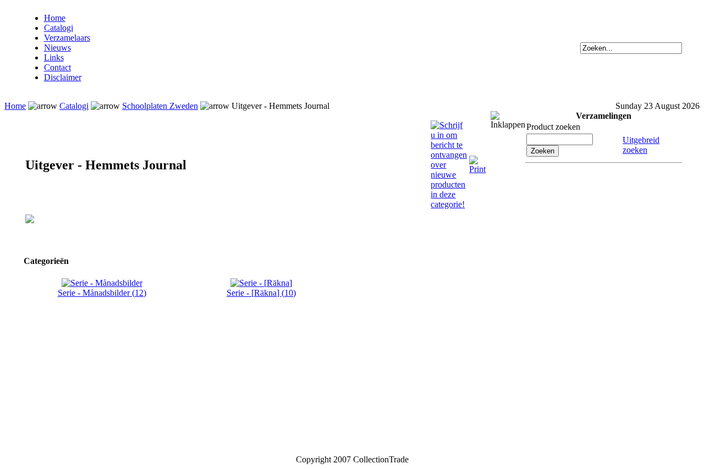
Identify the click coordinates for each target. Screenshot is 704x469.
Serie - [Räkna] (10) (261, 292)
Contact (57, 67)
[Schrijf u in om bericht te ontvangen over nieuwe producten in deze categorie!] (449, 125)
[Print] (477, 160)
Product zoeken (553, 126)
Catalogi (58, 27)
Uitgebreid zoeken (641, 145)
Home (54, 18)
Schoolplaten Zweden (160, 106)
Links (54, 57)
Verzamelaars (67, 37)
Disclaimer (62, 77)
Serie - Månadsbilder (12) (102, 292)
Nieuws (57, 47)
